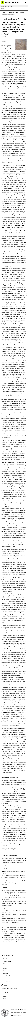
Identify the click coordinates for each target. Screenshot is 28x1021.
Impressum (5, 968)
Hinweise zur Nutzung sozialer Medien (9, 988)
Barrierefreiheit (6, 975)
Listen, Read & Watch (13, 12)
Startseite (3, 12)
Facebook (6, 985)
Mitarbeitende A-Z (7, 961)
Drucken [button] (4, 996)
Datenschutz (5, 973)
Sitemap (5, 971)
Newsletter (5, 966)
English (4, 998)
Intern (4, 963)
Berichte (22, 12)
